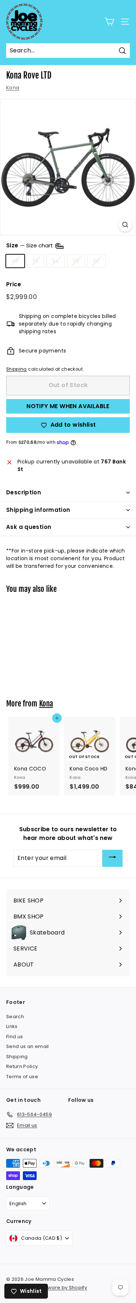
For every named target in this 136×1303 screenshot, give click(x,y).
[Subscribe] (112, 858)
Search (15, 1016)
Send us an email (27, 1046)
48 (15, 260)
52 (36, 260)
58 (96, 260)
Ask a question (28, 527)
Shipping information (38, 510)
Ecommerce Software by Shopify (46, 1287)
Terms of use (22, 1076)
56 (76, 260)
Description (23, 492)
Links (12, 1026)
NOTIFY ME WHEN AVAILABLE (68, 406)
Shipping (16, 369)
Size (30, 245)
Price (13, 284)
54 (55, 260)
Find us (14, 1036)
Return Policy (22, 1066)
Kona (12, 87)
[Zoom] (125, 224)
